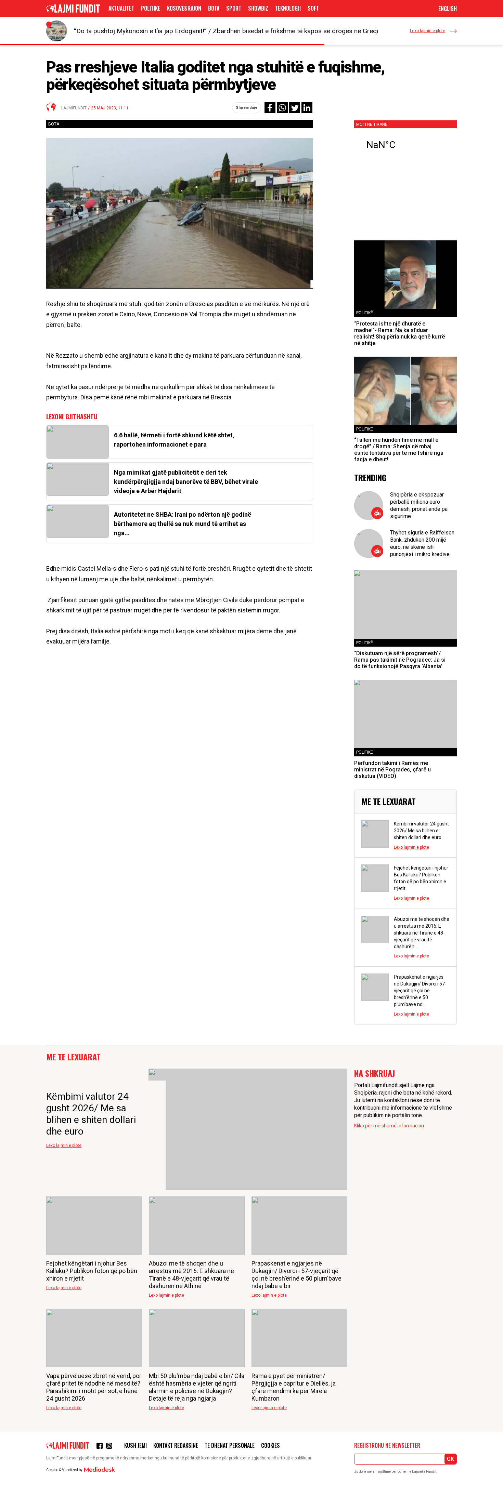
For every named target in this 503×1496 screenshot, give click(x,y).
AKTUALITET (121, 8)
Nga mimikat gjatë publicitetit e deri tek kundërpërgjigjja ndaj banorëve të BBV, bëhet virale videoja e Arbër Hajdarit (186, 481)
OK (450, 1459)
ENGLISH (447, 8)
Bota (213, 8)
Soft (313, 8)
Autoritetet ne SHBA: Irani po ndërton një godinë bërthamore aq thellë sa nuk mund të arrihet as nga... (182, 524)
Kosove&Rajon (184, 8)
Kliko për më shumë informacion (389, 1125)
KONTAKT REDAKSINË (175, 1445)
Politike (150, 8)
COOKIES (270, 1445)
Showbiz (258, 8)
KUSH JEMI (135, 1445)
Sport (233, 8)
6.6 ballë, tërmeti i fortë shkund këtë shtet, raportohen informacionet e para (174, 440)
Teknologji (288, 8)
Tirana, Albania (405, 145)
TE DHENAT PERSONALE (230, 1445)
